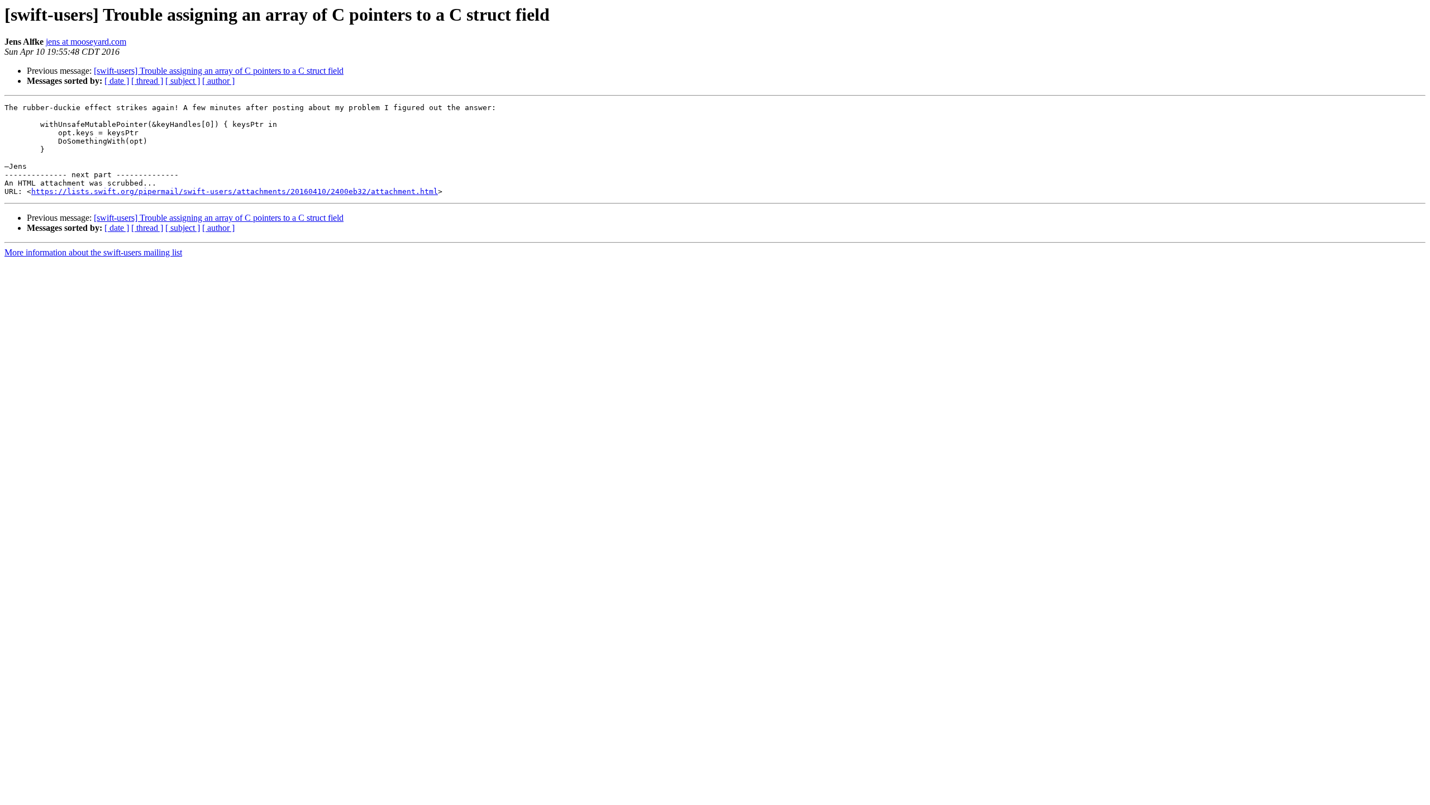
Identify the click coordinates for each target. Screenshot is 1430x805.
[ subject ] (182, 81)
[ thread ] (147, 81)
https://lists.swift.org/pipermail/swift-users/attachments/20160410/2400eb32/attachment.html (234, 191)
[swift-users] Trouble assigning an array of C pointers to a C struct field (219, 70)
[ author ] (218, 81)
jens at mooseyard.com (86, 41)
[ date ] (116, 81)
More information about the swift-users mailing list (93, 252)
